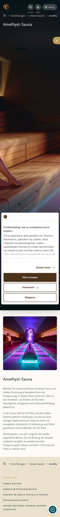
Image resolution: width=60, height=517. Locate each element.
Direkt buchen (12, 483)
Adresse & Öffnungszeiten (20, 489)
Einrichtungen (17, 15)
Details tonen (43, 267)
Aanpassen (28, 287)
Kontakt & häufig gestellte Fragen (25, 494)
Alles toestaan (30, 277)
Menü (51, 7)
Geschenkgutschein (15, 500)
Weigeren (30, 297)
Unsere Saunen (37, 15)
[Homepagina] (4, 16)
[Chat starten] (53, 510)
